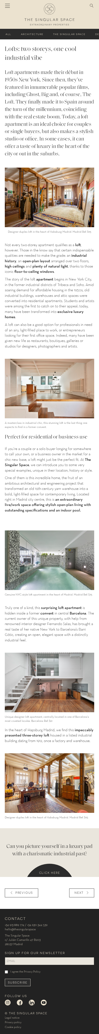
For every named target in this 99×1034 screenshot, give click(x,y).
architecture (32, 34)
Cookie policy (13, 1027)
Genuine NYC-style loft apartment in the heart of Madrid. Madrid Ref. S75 (48, 594)
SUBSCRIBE (17, 982)
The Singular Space (69, 34)
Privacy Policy (32, 971)
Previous (24, 892)
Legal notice (12, 1017)
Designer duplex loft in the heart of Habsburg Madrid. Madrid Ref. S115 (49, 232)
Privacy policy (13, 1022)
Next (79, 892)
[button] (92, 6)
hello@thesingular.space (20, 929)
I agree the (25, 971)
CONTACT (15, 918)
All (8, 34)
